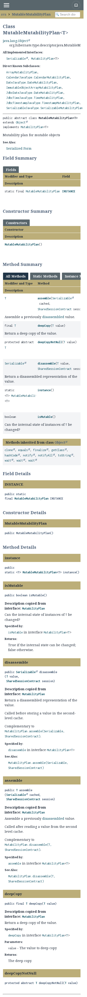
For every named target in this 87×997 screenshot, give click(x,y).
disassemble (46, 363)
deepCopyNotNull (50, 342)
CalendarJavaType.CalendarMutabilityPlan (38, 77)
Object (21, 122)
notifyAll (45, 455)
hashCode (11, 455)
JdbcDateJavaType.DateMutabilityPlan (34, 92)
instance (44, 390)
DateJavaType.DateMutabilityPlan (31, 82)
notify (28, 455)
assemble (44, 298)
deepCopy (44, 325)
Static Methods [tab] (45, 276)
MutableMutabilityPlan (31, 14)
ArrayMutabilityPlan (21, 72)
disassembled (53, 317)
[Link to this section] (40, 158)
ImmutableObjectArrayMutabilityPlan (33, 87)
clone (9, 450)
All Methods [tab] (16, 276)
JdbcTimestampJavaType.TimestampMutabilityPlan (42, 103)
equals (23, 450)
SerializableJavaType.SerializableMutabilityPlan (44, 108)
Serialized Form (19, 148)
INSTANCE (68, 191)
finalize (39, 450)
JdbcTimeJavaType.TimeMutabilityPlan (34, 98)
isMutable (45, 417)
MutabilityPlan (42, 58)
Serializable (16, 58)
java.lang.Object (15, 41)
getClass (58, 450)
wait (8, 460)
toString (64, 455)
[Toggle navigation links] (6, 5)
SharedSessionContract (55, 309)
